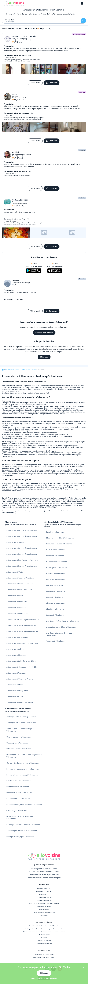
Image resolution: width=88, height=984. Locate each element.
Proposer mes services (44, 900)
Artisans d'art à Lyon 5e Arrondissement (21, 554)
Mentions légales (44, 935)
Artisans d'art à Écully (14, 595)
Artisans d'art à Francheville (16, 601)
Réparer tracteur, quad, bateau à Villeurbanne (24, 804)
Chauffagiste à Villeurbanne (56, 567)
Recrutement (44, 915)
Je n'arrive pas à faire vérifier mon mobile (44, 869)
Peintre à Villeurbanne (54, 597)
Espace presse (44, 909)
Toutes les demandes (44, 897)
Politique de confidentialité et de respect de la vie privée (44, 929)
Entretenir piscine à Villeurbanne (18, 749)
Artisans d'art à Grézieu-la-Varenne (19, 679)
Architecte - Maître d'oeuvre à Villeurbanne (62, 621)
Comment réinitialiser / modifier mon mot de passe (44, 878)
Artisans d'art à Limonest (16, 655)
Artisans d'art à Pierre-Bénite (17, 613)
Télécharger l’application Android (44, 957)
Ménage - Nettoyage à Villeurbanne (20, 836)
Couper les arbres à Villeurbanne (19, 737)
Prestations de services (12, 370)
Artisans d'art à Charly (14, 696)
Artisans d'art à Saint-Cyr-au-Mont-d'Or (21, 625)
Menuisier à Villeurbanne (55, 591)
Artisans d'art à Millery (14, 685)
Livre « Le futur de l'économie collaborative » (44, 903)
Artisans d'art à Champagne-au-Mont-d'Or (22, 619)
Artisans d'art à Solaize (15, 649)
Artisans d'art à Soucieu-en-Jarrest (19, 702)
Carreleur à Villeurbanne (55, 550)
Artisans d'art (26, 370)
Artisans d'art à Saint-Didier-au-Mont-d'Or (22, 631)
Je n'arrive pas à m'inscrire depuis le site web (44, 875)
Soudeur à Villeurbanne (55, 555)
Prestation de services (44, 944)
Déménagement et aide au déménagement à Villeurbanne (24, 756)
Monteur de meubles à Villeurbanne (60, 538)
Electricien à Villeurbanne (56, 579)
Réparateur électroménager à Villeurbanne (22, 769)
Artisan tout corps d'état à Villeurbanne (61, 627)
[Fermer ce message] (83, 967)
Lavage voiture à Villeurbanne (17, 787)
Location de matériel (44, 941)
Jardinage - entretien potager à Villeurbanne (23, 717)
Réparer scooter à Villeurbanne (18, 798)
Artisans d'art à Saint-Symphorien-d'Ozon (22, 643)
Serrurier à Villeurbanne (55, 615)
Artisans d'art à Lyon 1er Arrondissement (22, 560)
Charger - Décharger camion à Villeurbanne (23, 763)
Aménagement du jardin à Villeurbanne (21, 723)
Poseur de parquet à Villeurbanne (59, 544)
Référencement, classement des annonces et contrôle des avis (44, 932)
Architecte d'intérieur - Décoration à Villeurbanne (60, 634)
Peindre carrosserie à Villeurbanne (19, 781)
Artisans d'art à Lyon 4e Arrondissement (21, 566)
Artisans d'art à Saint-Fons (16, 607)
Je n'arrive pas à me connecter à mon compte (44, 872)
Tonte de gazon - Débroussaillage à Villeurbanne (20, 729)
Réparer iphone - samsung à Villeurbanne (22, 775)
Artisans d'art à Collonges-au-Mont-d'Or (21, 667)
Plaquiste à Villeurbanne (55, 603)
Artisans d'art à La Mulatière (17, 637)
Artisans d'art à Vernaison (16, 673)
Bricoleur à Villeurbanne (55, 532)
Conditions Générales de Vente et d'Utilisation (44, 926)
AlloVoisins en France (44, 906)
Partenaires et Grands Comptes (44, 912)
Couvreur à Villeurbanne (55, 573)
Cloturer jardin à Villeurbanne (17, 743)
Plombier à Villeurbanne (55, 609)
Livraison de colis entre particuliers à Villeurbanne (20, 817)
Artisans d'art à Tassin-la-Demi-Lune (20, 578)
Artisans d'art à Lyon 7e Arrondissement (21, 530)
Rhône (34, 370)
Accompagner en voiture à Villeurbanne (21, 830)
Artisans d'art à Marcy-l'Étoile (17, 691)
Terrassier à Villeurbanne (55, 641)
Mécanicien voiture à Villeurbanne (19, 792)
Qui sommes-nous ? (44, 888)
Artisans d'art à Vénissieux (16, 542)
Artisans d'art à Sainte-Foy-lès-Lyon (19, 584)
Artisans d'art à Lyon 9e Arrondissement (21, 536)
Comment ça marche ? (44, 891)
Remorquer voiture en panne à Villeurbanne (23, 824)
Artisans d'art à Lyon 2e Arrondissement (21, 548)
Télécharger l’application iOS (44, 954)
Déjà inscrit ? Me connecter (44, 978)
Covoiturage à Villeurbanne (16, 810)
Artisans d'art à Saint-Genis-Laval (19, 590)
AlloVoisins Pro (44, 894)
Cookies (44, 938)
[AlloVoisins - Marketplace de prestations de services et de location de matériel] (14, 5)
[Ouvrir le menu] (82, 3)
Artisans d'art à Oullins (14, 572)
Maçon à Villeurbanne (54, 585)
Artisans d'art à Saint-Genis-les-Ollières (21, 661)
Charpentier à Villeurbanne (56, 561)
